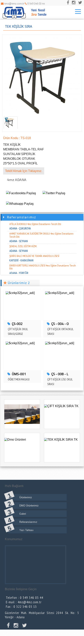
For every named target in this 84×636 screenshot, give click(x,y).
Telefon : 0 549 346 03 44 (24, 597)
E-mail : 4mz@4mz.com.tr (24, 602)
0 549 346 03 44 (36, 3)
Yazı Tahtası (26, 530)
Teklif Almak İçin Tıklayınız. (23, 171)
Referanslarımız (20, 217)
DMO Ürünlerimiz (29, 505)
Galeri (22, 513)
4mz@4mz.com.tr (14, 3)
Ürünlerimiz (25, 497)
